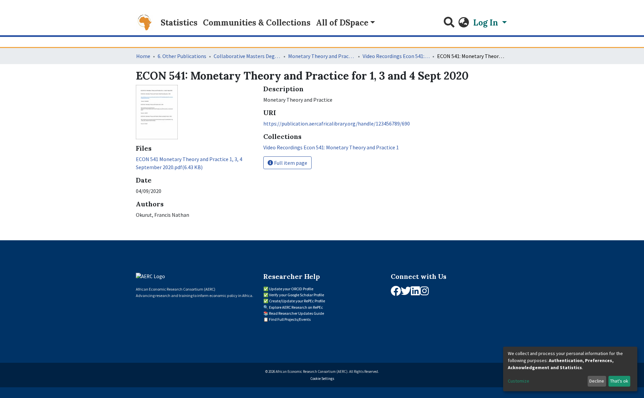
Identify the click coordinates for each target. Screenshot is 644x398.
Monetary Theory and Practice (321, 56)
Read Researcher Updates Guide (296, 313)
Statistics (179, 22)
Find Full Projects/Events (290, 319)
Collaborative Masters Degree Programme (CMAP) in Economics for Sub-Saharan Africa (247, 56)
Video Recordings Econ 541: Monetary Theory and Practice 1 (396, 56)
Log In (486, 22)
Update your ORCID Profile (291, 288)
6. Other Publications (182, 56)
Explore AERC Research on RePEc (296, 307)
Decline (596, 381)
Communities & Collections (257, 22)
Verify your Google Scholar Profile (296, 294)
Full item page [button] (290, 162)
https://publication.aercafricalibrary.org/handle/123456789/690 (336, 123)
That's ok (619, 381)
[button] (464, 23)
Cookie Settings (322, 378)
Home (143, 56)
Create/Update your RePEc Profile (297, 300)
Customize (518, 381)
